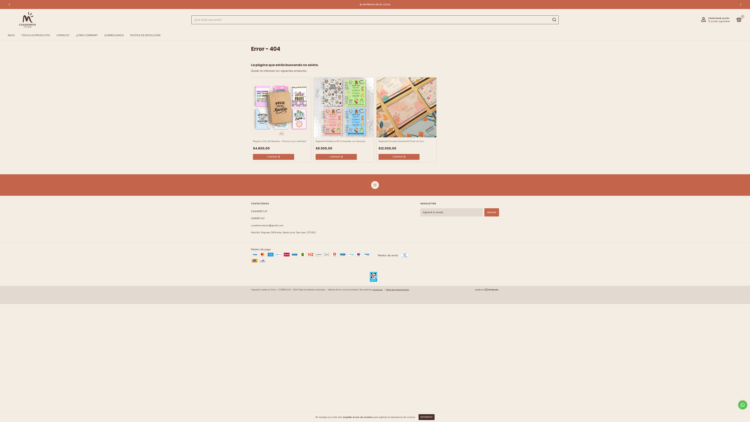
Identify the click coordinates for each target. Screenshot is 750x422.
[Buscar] (554, 19)
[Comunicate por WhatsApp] (742, 405)
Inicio (11, 35)
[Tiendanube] (487, 290)
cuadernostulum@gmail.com (267, 225)
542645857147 (259, 211)
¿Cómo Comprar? (87, 35)
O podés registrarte (719, 21)
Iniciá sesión (722, 18)
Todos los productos (35, 35)
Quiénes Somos (114, 35)
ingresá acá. (377, 289)
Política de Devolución (145, 35)
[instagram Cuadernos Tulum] (375, 185)
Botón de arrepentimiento (397, 289)
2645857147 (258, 218)
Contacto (62, 35)
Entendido (427, 417)
